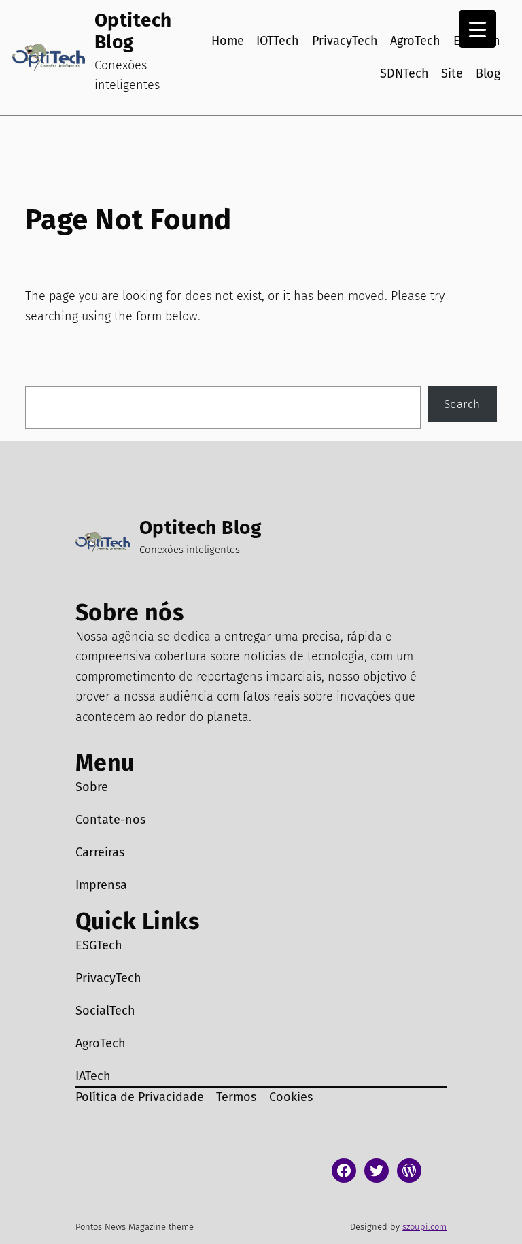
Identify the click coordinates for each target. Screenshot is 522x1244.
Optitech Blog (133, 31)
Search (462, 404)
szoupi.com (424, 1227)
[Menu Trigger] (477, 29)
